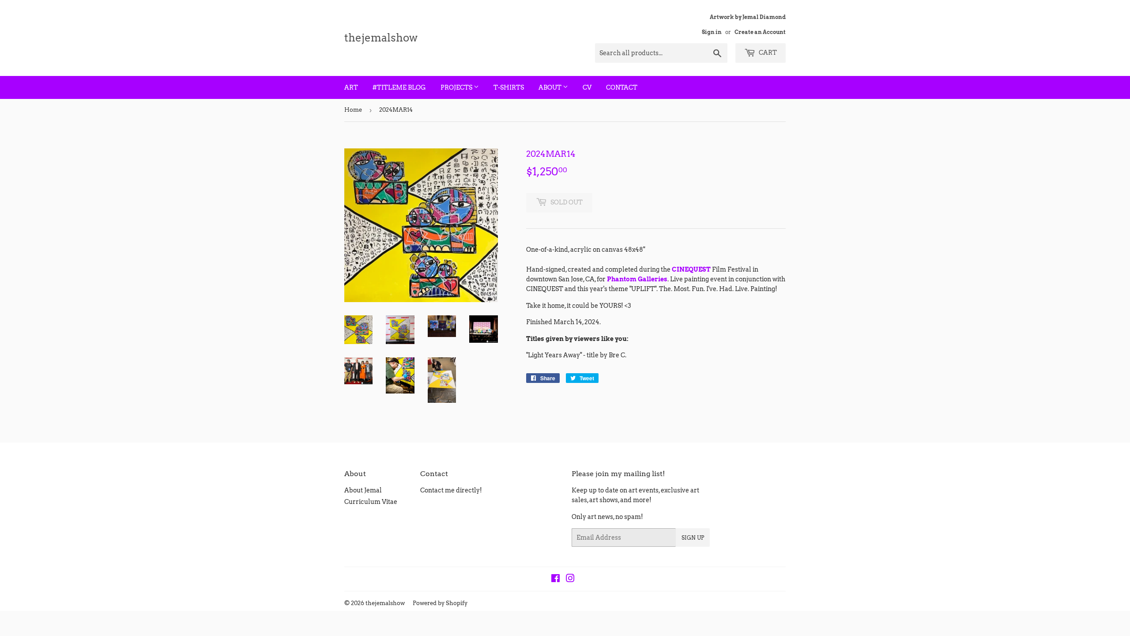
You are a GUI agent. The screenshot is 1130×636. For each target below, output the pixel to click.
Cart (767, 52)
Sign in (712, 32)
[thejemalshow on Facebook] (555, 579)
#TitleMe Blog (399, 87)
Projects (457, 87)
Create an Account (760, 32)
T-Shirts (508, 87)
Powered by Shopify (440, 603)
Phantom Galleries (637, 279)
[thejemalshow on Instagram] (570, 579)
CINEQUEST (691, 269)
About (551, 87)
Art (351, 87)
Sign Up (693, 537)
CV (587, 87)
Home (353, 109)
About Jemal (363, 490)
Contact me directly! (451, 490)
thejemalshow (381, 37)
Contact (621, 87)
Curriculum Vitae (370, 501)
